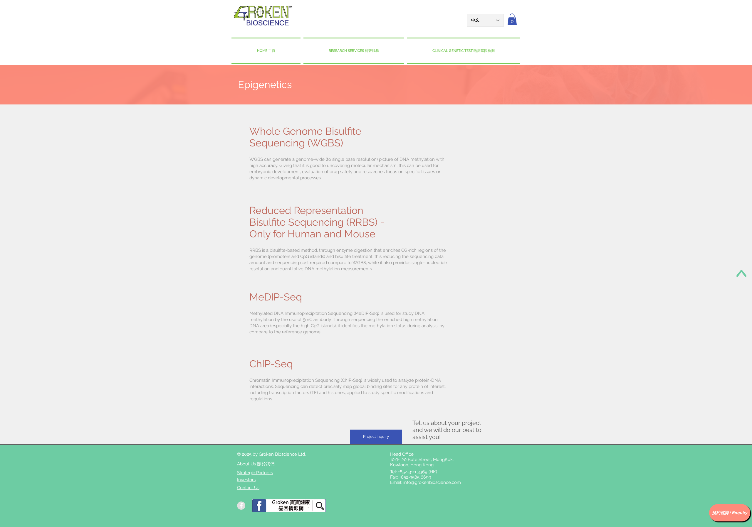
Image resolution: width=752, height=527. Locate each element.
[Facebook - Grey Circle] (241, 505)
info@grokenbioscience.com (432, 482)
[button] (512, 19)
